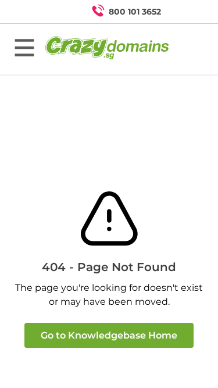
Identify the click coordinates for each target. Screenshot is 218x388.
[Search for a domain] (187, 11)
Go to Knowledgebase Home (109, 335)
